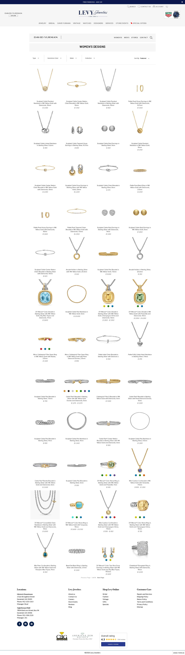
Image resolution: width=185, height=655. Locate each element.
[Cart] (167, 6)
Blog (70, 607)
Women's (118, 37)
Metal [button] (72, 58)
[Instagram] (25, 624)
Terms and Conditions (145, 602)
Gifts (104, 602)
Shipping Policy (142, 597)
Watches (87, 23)
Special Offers (139, 23)
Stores (134, 37)
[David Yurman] (13, 14)
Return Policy (142, 599)
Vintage (76, 23)
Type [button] (34, 58)
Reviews (71, 604)
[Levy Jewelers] (93, 13)
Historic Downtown (25, 594)
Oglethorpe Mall (23, 608)
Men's (126, 37)
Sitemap (140, 607)
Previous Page (85, 577)
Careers (71, 599)
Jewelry (42, 23)
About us (71, 594)
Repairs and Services (144, 594)
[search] (150, 38)
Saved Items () (178, 653)
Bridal (52, 23)
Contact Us (72, 597)
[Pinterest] (31, 624)
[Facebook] (19, 624)
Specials (106, 604)
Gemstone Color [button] (53, 58)
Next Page (100, 577)
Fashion (105, 597)
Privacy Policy (142, 604)
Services (109, 23)
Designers (98, 23)
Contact (144, 37)
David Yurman (63, 23)
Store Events (122, 23)
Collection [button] (88, 58)
